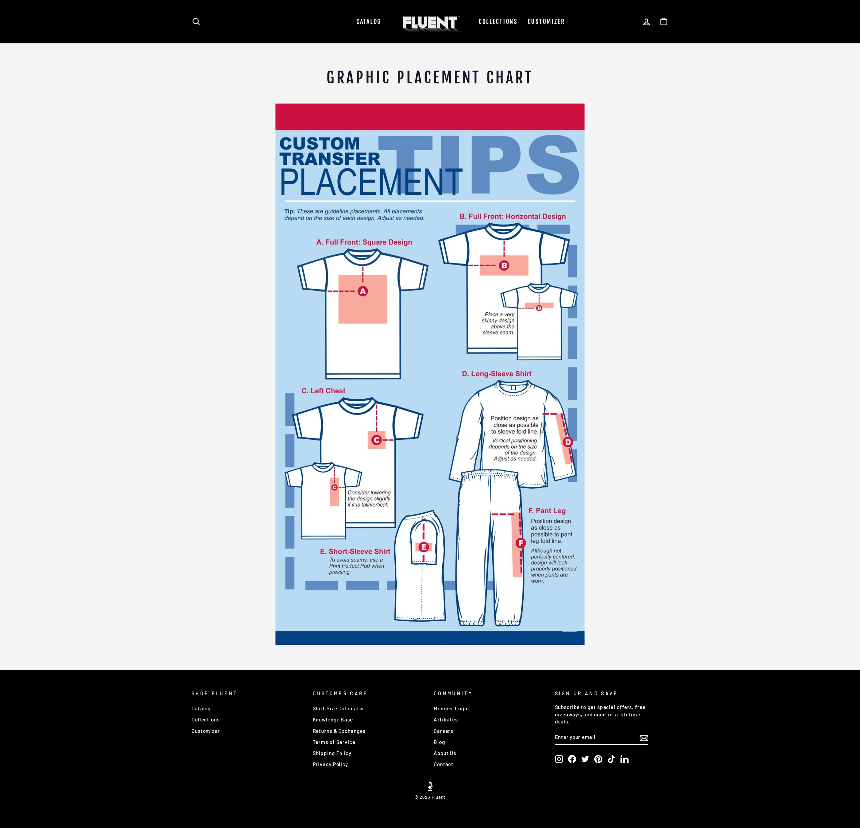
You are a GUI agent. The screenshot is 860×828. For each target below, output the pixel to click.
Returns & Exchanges (339, 731)
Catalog (368, 21)
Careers (443, 731)
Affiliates (446, 719)
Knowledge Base (333, 719)
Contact (444, 764)
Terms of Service (334, 742)
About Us (445, 753)
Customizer (546, 21)
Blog (439, 742)
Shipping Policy (332, 753)
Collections (498, 21)
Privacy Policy (330, 764)
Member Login (451, 708)
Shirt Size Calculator (339, 708)
